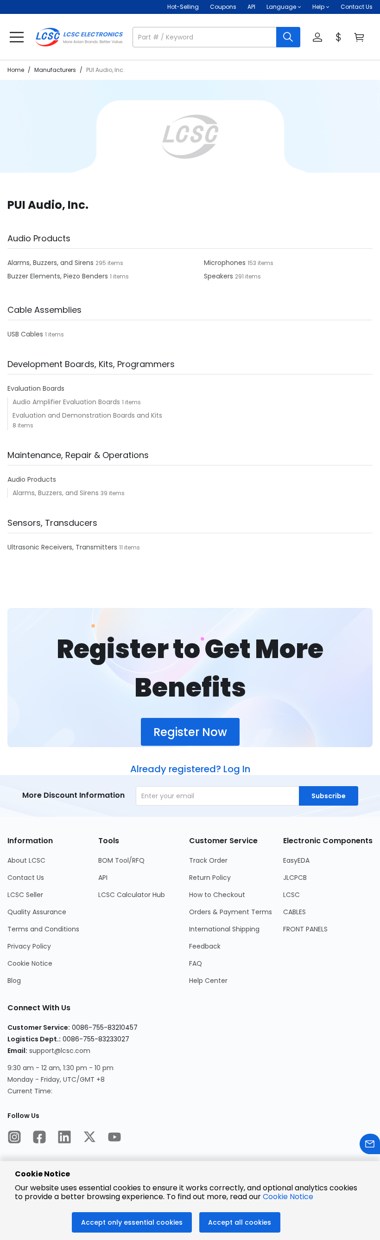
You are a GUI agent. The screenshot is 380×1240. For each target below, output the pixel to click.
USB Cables (26, 334)
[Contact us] (370, 1145)
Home (15, 70)
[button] (216, 37)
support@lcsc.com (59, 1050)
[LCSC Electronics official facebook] (39, 1138)
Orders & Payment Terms (230, 912)
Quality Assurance (36, 912)
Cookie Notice (29, 963)
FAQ (195, 963)
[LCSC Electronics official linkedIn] (64, 1138)
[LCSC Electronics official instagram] (14, 1138)
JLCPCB (295, 877)
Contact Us (357, 7)
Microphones (225, 262)
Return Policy (210, 877)
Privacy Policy (29, 946)
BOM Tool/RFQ (121, 860)
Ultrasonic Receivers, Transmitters (63, 547)
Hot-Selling (183, 7)
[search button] (288, 37)
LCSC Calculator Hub (131, 894)
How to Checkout (217, 894)
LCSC (291, 894)
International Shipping (224, 929)
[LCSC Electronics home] (79, 37)
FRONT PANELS (305, 929)
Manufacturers (55, 70)
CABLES (294, 912)
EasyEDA (296, 860)
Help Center (208, 980)
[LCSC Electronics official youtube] (114, 1138)
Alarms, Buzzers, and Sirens (51, 262)
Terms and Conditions (43, 929)
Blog (14, 980)
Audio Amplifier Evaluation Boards (67, 402)
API (251, 7)
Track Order (208, 860)
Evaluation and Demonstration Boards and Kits (87, 415)
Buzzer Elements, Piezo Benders (58, 276)
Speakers (219, 276)
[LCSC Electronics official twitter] (89, 1138)
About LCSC (26, 860)
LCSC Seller (25, 894)
